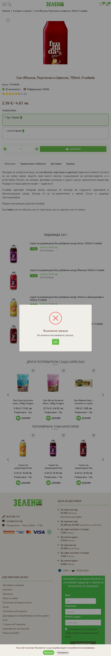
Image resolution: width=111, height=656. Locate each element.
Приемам (48, 652)
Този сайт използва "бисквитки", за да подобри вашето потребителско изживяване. (55, 647)
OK (55, 341)
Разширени (62, 652)
